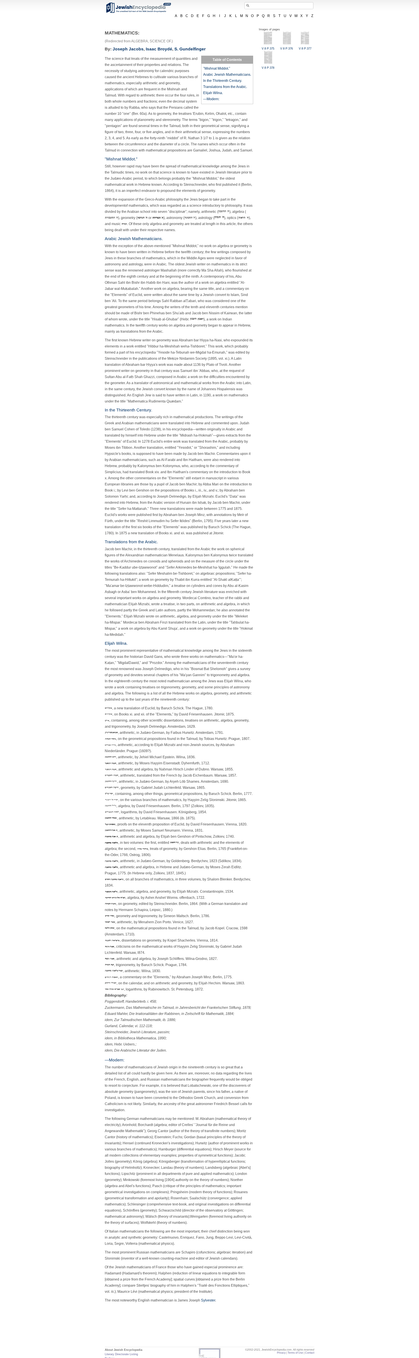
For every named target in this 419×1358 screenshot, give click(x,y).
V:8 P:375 (268, 48)
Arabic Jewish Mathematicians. (227, 74)
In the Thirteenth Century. (222, 81)
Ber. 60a (139, 113)
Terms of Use (295, 1352)
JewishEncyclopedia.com (138, 7)
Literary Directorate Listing (121, 1354)
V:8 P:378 (268, 67)
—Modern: (211, 99)
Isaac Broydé (159, 49)
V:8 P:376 (286, 48)
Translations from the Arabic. (225, 87)
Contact (309, 1352)
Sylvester (208, 1300)
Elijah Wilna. (213, 93)
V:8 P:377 (305, 48)
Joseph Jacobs (128, 49)
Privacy (281, 1352)
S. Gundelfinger (190, 49)
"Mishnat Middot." (216, 68)
